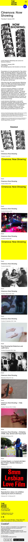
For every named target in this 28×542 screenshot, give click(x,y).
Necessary (5, 535)
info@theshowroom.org (7, 513)
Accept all (8, 540)
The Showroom (14, 3)
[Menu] (26, 1)
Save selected (18, 540)
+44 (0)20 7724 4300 (6, 514)
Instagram (1, 517)
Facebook (3, 517)
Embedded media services (9, 536)
